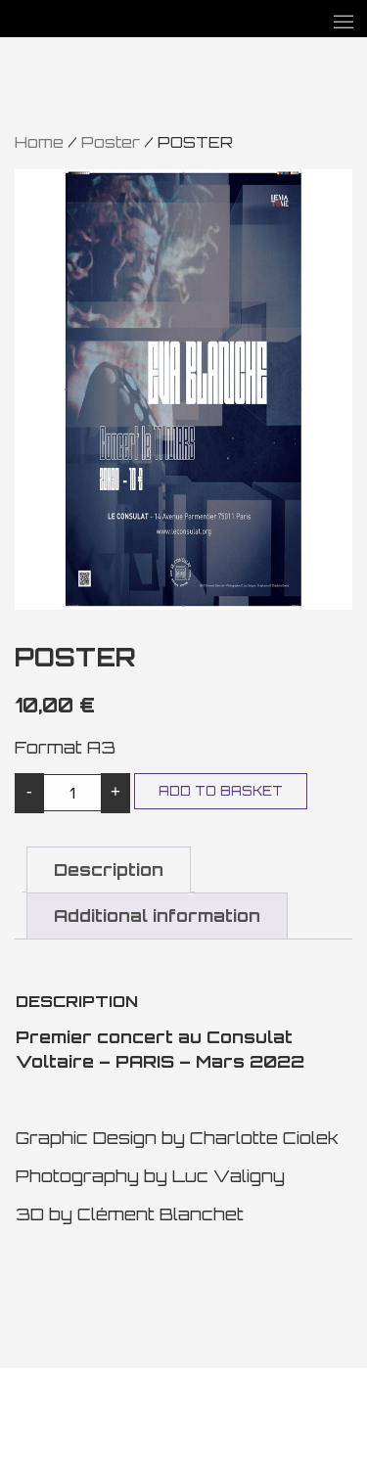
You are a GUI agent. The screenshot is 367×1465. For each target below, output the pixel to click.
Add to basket (221, 791)
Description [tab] (108, 869)
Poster (110, 142)
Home (39, 142)
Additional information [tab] (157, 915)
